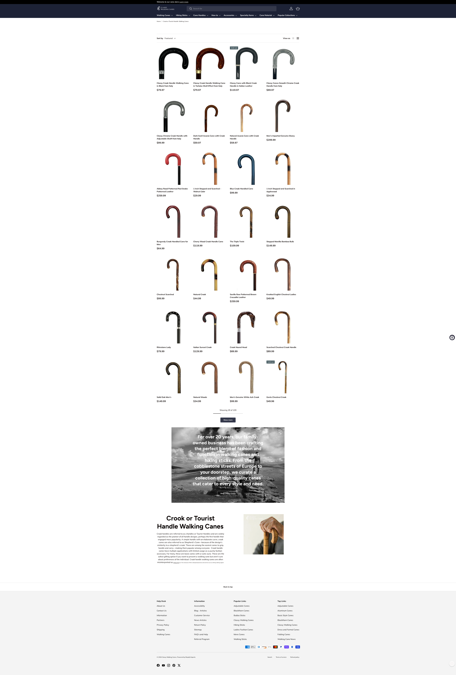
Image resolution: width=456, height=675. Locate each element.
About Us (161, 606)
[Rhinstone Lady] (173, 327)
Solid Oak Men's (164, 397)
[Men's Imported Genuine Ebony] (282, 115)
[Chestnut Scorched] (173, 274)
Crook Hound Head (238, 347)
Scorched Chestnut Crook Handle (281, 347)
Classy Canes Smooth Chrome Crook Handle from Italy (282, 84)
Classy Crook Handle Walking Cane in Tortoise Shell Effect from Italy (209, 84)
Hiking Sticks (182, 15)
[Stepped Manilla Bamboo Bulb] (282, 221)
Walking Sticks (240, 639)
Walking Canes (163, 15)
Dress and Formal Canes (288, 629)
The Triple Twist (237, 241)
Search (270, 657)
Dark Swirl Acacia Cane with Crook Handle (209, 137)
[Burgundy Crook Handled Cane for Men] (173, 221)
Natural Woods (200, 397)
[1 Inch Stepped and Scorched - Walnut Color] (209, 168)
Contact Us (161, 610)
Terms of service (281, 657)
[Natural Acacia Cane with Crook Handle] (246, 115)
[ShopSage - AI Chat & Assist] (452, 663)
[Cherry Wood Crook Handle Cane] (209, 221)
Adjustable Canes (241, 606)
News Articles (200, 620)
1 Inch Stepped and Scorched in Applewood (280, 190)
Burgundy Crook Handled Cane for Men (172, 243)
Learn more (183, 2)
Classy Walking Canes (244, 620)
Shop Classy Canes (228, 493)
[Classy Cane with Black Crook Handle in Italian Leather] (246, 62)
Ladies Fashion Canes (243, 629)
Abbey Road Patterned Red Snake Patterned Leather (172, 190)
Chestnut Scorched (165, 294)
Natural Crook (199, 294)
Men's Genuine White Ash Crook (244, 397)
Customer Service (202, 615)
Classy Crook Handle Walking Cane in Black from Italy (173, 84)
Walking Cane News (287, 639)
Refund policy (294, 657)
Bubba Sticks (239, 615)
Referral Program (201, 639)
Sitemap (198, 629)
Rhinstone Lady (164, 347)
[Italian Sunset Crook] (209, 327)
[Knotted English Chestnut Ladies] (282, 274)
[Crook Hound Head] (246, 327)
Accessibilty (199, 606)
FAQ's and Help (201, 634)
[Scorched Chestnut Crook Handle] (282, 327)
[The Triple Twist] (246, 221)
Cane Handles (199, 15)
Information (162, 615)
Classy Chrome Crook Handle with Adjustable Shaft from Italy (172, 137)
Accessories (229, 15)
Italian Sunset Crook (202, 347)
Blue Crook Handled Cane (241, 188)
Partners (160, 620)
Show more (228, 420)
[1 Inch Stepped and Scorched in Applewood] (282, 168)
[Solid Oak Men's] (173, 377)
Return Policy (200, 625)
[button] (297, 8)
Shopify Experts (190, 657)
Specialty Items (247, 15)
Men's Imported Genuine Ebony (280, 136)
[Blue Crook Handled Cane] (246, 168)
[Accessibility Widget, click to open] (452, 337)
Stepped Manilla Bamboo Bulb (280, 241)
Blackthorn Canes (241, 610)
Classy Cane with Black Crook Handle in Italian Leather (243, 84)
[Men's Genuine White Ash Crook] (246, 377)
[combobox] (231, 8)
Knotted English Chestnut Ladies (281, 294)
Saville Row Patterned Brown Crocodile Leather (243, 295)
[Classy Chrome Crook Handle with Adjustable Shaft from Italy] (173, 115)
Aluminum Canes (285, 610)
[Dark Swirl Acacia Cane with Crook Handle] (209, 115)
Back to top (228, 587)
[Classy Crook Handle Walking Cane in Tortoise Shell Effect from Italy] (209, 62)
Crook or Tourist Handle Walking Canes (176, 21)
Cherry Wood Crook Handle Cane (208, 241)
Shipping (161, 629)
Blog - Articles (200, 610)
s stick (177, 562)
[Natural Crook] (209, 274)
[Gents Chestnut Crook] (282, 377)
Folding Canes (284, 634)
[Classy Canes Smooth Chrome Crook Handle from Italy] (282, 62)
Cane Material (266, 15)
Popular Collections (286, 15)
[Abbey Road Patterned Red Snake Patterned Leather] (173, 168)
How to (214, 15)
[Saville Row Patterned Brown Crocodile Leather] (246, 274)
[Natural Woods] (209, 377)
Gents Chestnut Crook (276, 397)
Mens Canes (239, 634)
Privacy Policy (163, 625)
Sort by (160, 38)
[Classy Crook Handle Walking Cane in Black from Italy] (173, 62)
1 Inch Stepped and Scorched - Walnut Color (207, 190)
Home (159, 21)
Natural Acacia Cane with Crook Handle (244, 137)
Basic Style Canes (285, 615)
